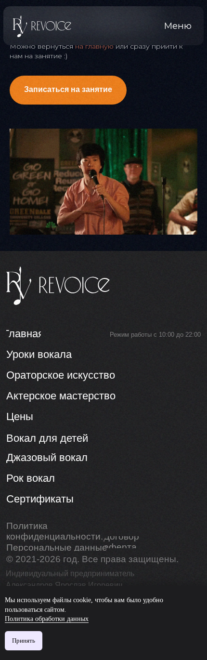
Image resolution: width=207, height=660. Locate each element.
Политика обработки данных (47, 618)
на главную (94, 46)
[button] (178, 26)
